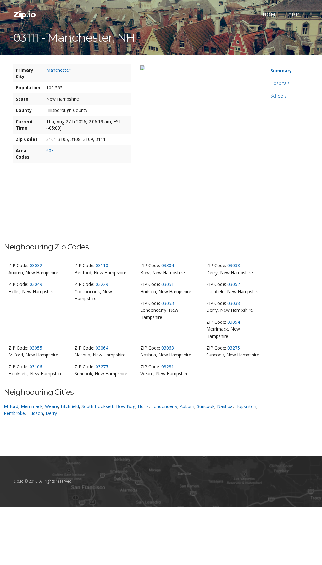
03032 (36, 265)
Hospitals (280, 83)
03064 (102, 348)
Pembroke (14, 413)
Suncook (205, 406)
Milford (11, 406)
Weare (51, 406)
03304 (167, 265)
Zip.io (24, 14)
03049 (36, 284)
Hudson (35, 413)
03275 (233, 348)
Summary (281, 71)
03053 (167, 303)
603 (50, 151)
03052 (233, 284)
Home (271, 14)
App (293, 14)
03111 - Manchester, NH (74, 37)
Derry (51, 413)
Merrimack (31, 406)
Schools (278, 96)
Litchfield (70, 406)
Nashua (225, 406)
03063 (167, 348)
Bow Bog (125, 406)
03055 (36, 348)
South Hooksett (97, 406)
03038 (233, 265)
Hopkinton (245, 406)
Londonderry (164, 406)
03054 (233, 322)
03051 (167, 284)
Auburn (187, 406)
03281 (167, 367)
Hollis (143, 406)
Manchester (58, 70)
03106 (36, 367)
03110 (102, 265)
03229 (102, 284)
